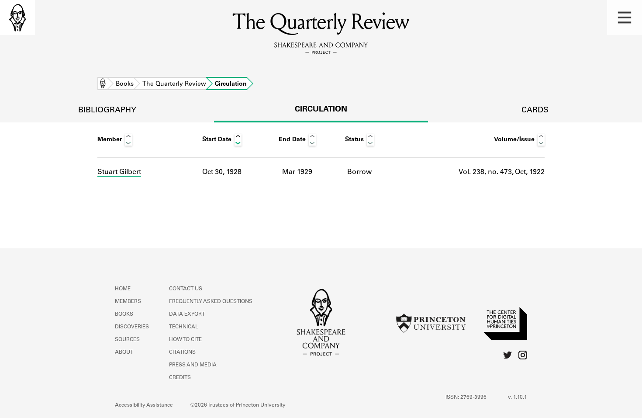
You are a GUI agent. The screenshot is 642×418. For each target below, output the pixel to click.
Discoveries (132, 327)
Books (125, 84)
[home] (17, 17)
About (124, 352)
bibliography (107, 111)
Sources (127, 339)
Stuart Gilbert (119, 172)
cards (535, 111)
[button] (624, 17)
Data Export (187, 314)
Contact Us (185, 289)
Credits (180, 377)
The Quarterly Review (174, 84)
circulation (321, 110)
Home (102, 84)
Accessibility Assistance (144, 405)
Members (128, 301)
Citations (182, 352)
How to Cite (185, 339)
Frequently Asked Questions (210, 301)
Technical (183, 327)
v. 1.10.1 (517, 397)
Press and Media (193, 365)
